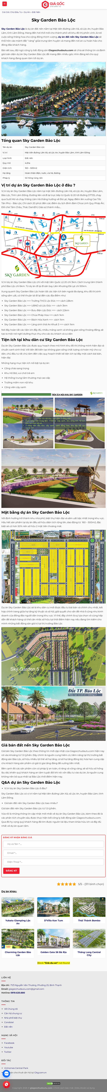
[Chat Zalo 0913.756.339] (6, 1073)
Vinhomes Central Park (16, 1068)
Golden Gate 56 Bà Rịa (54, 952)
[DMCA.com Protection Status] (53, 1083)
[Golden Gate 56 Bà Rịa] (53, 938)
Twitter (7, 1052)
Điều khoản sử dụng (85, 1088)
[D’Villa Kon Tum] (53, 907)
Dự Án (27, 12)
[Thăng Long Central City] (89, 938)
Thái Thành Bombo (89, 920)
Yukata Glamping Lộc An (17, 922)
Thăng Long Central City (89, 953)
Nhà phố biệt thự (13, 1017)
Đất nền (8, 1026)
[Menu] (4, 4)
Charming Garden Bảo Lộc (18, 953)
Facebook (9, 1043)
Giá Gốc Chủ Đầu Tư (12, 12)
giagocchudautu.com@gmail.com (26, 989)
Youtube (8, 1047)
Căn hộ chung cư (13, 1013)
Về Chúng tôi (11, 1009)
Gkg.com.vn (40, 1072)
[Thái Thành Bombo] (89, 907)
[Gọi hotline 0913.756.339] (6, 1084)
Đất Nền (36, 12)
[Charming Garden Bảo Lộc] (18, 938)
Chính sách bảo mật (63, 1088)
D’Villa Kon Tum (53, 920)
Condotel (9, 1022)
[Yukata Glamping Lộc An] (18, 907)
